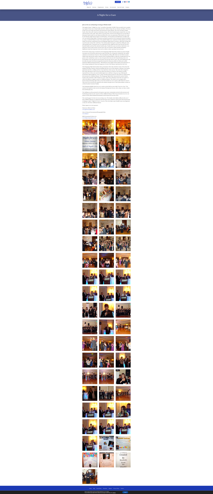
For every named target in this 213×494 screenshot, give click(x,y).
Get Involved (113, 7)
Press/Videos (99, 488)
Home (90, 488)
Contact (127, 7)
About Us (89, 7)
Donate (118, 1)
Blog (94, 488)
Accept (125, 492)
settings (114, 492)
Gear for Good (120, 7)
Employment (101, 7)
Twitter (123, 2)
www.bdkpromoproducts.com (89, 117)
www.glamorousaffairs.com (88, 109)
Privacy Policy (116, 488)
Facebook (125, 2)
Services (94, 7)
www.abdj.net (85, 113)
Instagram (127, 2)
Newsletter (105, 488)
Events (106, 7)
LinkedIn (129, 2)
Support (110, 488)
